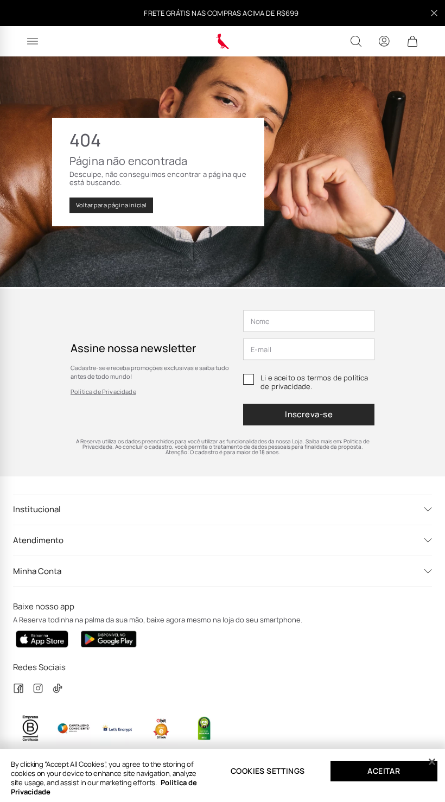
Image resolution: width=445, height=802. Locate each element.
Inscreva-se (309, 414)
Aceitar (383, 771)
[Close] (432, 762)
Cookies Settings (267, 771)
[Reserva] (223, 41)
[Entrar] (384, 41)
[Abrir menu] (32, 41)
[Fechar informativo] (434, 13)
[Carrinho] (412, 41)
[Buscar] (356, 41)
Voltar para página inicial (111, 205)
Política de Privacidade (103, 391)
